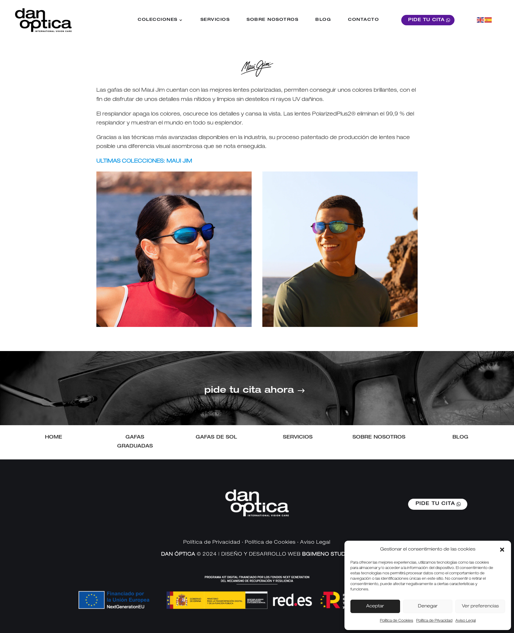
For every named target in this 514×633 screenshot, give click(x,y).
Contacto (363, 20)
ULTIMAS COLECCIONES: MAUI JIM (144, 161)
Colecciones (158, 20)
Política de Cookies (396, 621)
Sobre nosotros (272, 20)
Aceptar (375, 606)
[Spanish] (488, 20)
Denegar (428, 606)
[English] (481, 20)
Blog (323, 20)
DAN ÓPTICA (178, 554)
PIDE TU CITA (426, 20)
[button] (502, 550)
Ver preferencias (480, 606)
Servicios (215, 20)
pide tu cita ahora (249, 390)
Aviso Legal (465, 621)
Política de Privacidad (434, 621)
